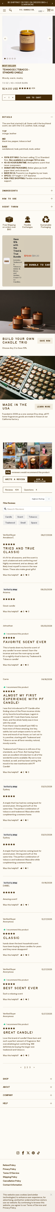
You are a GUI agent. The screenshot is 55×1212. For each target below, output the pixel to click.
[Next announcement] (52, 3)
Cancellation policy (12, 1181)
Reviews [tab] (9, 489)
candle (8, 517)
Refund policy (9, 1165)
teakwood (10, 522)
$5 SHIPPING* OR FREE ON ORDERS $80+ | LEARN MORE (28, 3)
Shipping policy (10, 1177)
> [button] (34, 1067)
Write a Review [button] (15, 479)
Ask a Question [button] (40, 480)
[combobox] (41, 11)
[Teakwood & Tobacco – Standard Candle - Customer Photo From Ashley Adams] (9, 449)
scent (20, 517)
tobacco (33, 517)
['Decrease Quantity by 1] (5, 97)
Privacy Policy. (9, 1207)
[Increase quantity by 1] (13, 97)
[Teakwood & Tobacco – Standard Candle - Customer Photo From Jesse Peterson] (34, 449)
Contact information (12, 1184)
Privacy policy (9, 1169)
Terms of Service (34, 1205)
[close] (51, 1194)
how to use (9, 199)
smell (23, 522)
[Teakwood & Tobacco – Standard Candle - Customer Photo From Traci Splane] (46, 449)
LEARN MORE (44, 407)
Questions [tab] (29, 489)
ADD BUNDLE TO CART (37, 264)
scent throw (10, 207)
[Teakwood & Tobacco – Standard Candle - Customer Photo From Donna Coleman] (21, 449)
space (34, 522)
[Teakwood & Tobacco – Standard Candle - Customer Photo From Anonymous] (21, 462)
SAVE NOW (45, 341)
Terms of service (11, 1173)
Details (7, 117)
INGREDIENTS (10, 191)
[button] (10, 10)
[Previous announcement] (3, 3)
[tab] (5, 58)
